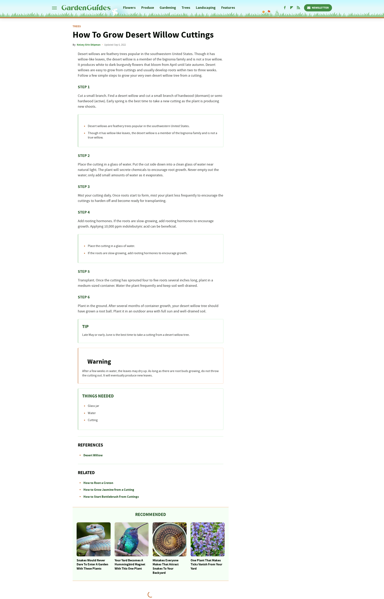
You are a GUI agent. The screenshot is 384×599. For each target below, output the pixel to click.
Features (228, 7)
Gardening (168, 7)
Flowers (129, 7)
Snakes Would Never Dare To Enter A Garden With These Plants (92, 564)
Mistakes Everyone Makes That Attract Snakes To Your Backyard (166, 566)
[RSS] (298, 8)
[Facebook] (285, 8)
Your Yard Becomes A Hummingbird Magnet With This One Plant (130, 564)
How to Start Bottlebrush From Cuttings (111, 497)
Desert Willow (93, 455)
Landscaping (206, 7)
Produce (147, 7)
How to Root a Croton (98, 483)
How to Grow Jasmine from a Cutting (108, 490)
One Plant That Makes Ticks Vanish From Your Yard (206, 564)
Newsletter (320, 8)
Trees (186, 7)
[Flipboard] (291, 8)
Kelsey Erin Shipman (88, 44)
